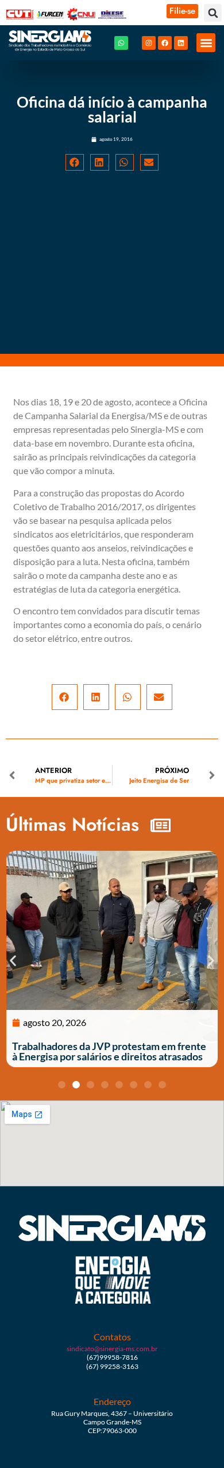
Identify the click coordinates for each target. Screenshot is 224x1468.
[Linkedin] (181, 43)
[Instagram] (149, 43)
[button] (213, 13)
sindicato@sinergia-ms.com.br (112, 1348)
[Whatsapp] (121, 43)
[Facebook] (165, 43)
